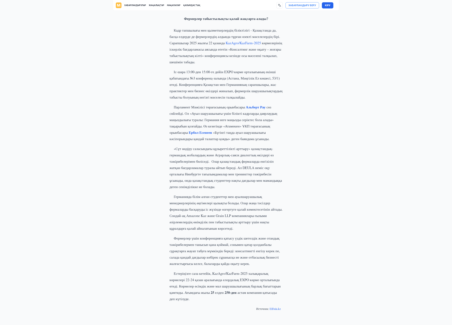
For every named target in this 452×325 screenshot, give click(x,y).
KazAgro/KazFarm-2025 (243, 43)
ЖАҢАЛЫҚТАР (156, 5)
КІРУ (327, 5)
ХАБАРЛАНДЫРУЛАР (135, 5)
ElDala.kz (275, 309)
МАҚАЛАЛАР (173, 5)
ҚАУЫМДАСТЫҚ (191, 5)
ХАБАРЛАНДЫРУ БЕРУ (302, 5)
